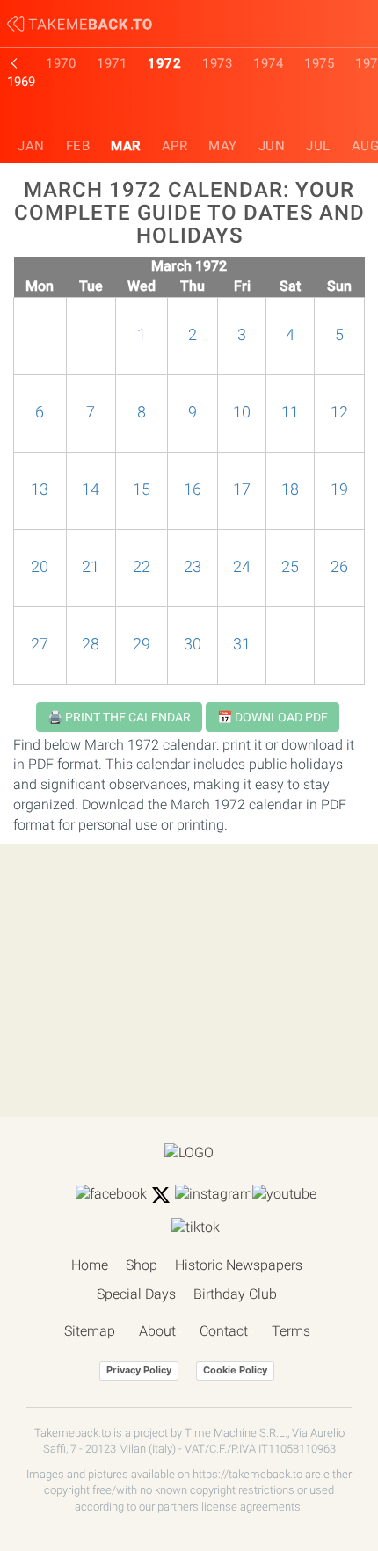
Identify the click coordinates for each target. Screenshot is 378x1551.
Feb (78, 146)
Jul (318, 146)
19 (339, 489)
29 (141, 644)
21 (90, 567)
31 (242, 644)
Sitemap (89, 1331)
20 (39, 567)
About (157, 1331)
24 (242, 567)
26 (339, 567)
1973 (217, 63)
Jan (31, 146)
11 (290, 412)
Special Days (136, 1294)
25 (290, 567)
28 (90, 644)
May (222, 146)
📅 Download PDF (272, 717)
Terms (291, 1331)
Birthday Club (235, 1294)
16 (192, 489)
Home (89, 1265)
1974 (268, 63)
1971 (112, 63)
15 (141, 489)
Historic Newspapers (238, 1265)
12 (339, 412)
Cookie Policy (235, 1370)
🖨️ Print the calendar (119, 717)
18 (290, 489)
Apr (175, 146)
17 (242, 489)
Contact (224, 1331)
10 (242, 412)
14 (90, 489)
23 (192, 567)
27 (39, 644)
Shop (141, 1265)
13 (39, 489)
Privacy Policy (138, 1370)
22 (141, 567)
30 (192, 644)
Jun (272, 146)
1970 (61, 63)
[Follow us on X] (161, 1195)
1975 (319, 63)
